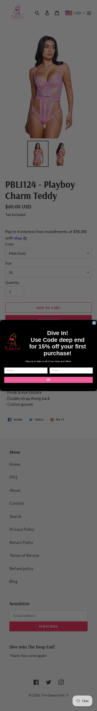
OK (48, 380)
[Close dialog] (94, 322)
